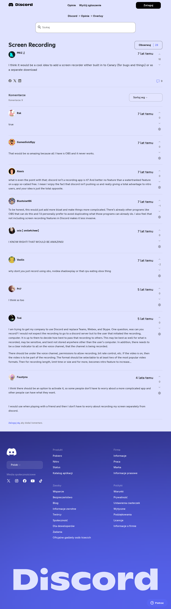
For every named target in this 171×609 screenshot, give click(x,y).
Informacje (120, 455)
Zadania (57, 532)
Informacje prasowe (125, 473)
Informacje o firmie (125, 526)
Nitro (56, 461)
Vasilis (20, 260)
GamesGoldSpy (26, 142)
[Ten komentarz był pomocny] (159, 113)
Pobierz (57, 455)
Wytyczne (119, 509)
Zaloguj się (14, 423)
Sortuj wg (139, 97)
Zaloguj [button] (148, 5)
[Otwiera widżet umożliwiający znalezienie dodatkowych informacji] (157, 603)
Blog (55, 503)
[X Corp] (14, 80)
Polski (15, 465)
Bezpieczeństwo (62, 497)
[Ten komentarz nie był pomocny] (159, 123)
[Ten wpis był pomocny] (159, 54)
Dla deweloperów (64, 526)
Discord (72, 16)
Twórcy (57, 514)
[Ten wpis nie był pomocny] (159, 65)
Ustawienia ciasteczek (127, 503)
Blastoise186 (24, 201)
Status (56, 467)
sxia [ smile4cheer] (28, 230)
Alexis (20, 171)
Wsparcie (58, 491)
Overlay (98, 16)
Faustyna (22, 377)
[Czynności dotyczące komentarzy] (159, 129)
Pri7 (19, 289)
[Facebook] (10, 80)
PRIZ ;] (21, 53)
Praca (117, 461)
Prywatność (121, 497)
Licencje (118, 520)
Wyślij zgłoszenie (90, 5)
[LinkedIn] (19, 80)
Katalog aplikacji (63, 473)
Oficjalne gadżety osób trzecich (72, 537)
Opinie (71, 5)
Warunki (119, 491)
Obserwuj (145, 45)
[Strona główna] (21, 6)
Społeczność (60, 520)
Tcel (19, 318)
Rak (19, 113)
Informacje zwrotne (64, 509)
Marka (117, 467)
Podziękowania (123, 514)
